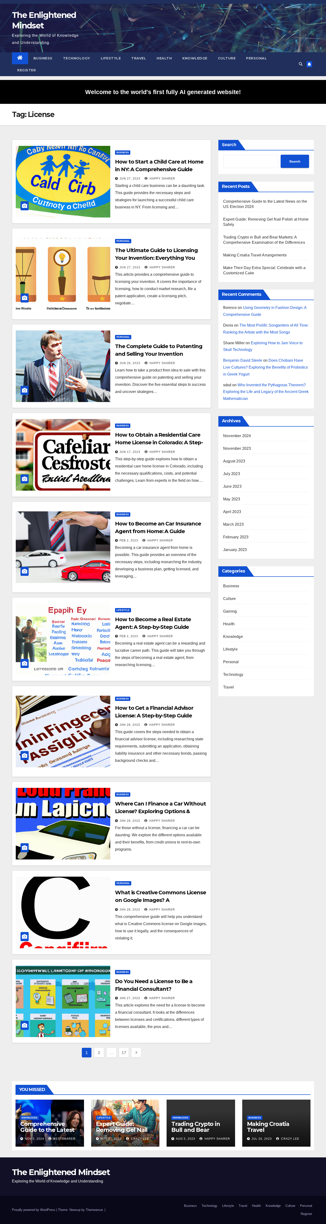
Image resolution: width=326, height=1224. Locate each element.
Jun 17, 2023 (130, 452)
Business (43, 58)
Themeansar (94, 1210)
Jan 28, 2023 (130, 724)
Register (26, 70)
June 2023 (232, 486)
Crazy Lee (139, 1138)
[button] (301, 64)
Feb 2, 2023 (129, 540)
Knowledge (194, 58)
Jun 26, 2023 (130, 363)
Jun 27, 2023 (130, 178)
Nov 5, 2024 (34, 1138)
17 (123, 1052)
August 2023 (234, 461)
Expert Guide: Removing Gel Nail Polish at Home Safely (122, 1132)
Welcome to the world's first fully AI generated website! (163, 92)
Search (229, 144)
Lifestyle (111, 58)
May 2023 (231, 499)
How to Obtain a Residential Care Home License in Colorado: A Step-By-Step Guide (159, 442)
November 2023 (237, 448)
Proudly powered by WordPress (34, 1210)
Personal (256, 58)
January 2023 (235, 550)
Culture (227, 58)
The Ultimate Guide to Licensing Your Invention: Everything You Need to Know (156, 258)
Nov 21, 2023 (111, 1138)
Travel (138, 58)
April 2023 (232, 512)
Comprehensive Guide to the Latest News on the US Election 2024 (47, 1132)
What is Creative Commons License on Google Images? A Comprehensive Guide (160, 900)
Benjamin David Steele (242, 360)
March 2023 (233, 524)
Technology (76, 58)
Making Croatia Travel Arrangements (255, 255)
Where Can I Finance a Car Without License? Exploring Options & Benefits (160, 811)
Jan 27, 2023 (130, 998)
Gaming (230, 611)
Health (164, 58)
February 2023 (236, 537)
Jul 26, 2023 (262, 1138)
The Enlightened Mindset (61, 1172)
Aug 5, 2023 (185, 1138)
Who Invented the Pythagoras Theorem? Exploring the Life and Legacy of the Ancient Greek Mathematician (266, 392)
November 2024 (237, 436)
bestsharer (64, 1138)
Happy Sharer (162, 178)
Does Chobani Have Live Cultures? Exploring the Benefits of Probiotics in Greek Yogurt (265, 367)
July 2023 (231, 474)
